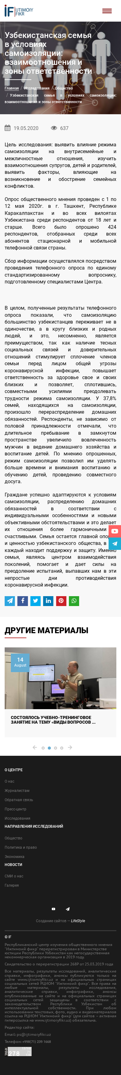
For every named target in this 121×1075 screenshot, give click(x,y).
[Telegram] (115, 544)
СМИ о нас (14, 876)
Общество (64, 88)
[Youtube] (115, 531)
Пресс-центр (15, 809)
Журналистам (17, 790)
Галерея (12, 885)
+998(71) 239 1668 (36, 1042)
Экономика (15, 857)
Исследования (37, 88)
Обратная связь (19, 800)
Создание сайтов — (60, 921)
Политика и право (21, 847)
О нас (9, 781)
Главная (12, 88)
